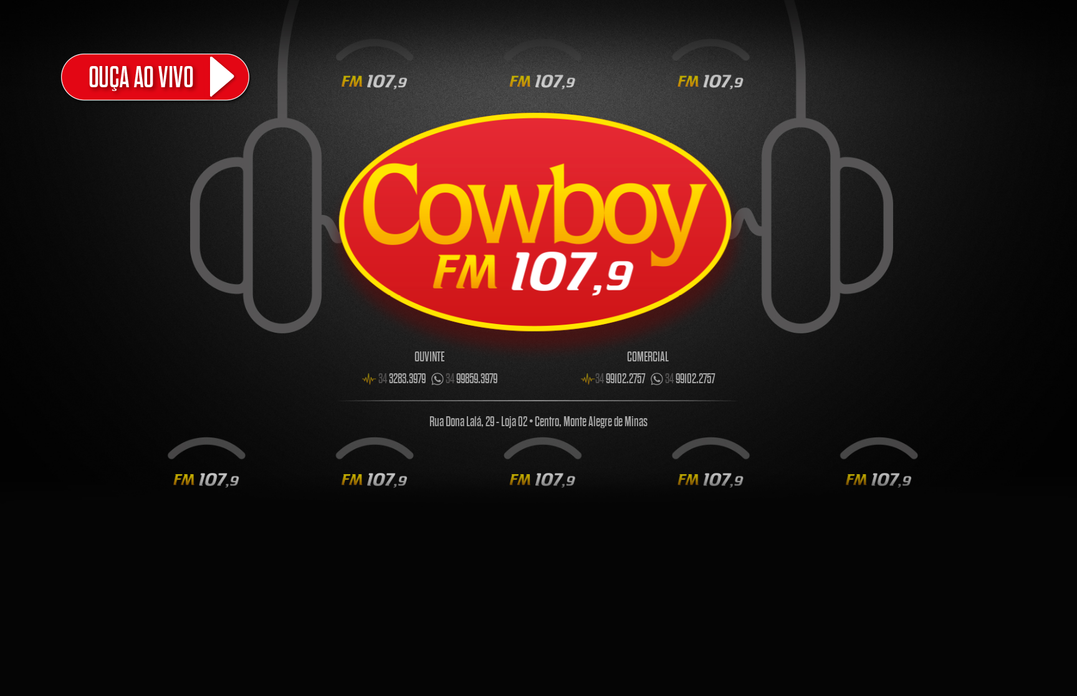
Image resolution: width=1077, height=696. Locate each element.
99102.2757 (620, 378)
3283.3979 (402, 378)
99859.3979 (471, 378)
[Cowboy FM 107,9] (223, 76)
